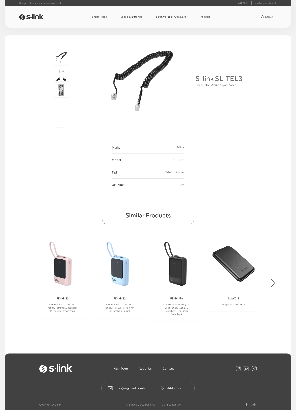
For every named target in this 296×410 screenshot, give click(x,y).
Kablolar (205, 16)
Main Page (120, 368)
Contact (168, 368)
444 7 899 (243, 3)
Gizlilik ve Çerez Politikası (140, 404)
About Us (145, 368)
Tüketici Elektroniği (130, 16)
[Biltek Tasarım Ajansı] (251, 405)
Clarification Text (171, 404)
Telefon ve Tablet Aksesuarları (171, 16)
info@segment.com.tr (266, 3)
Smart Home (99, 16)
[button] (61, 45)
